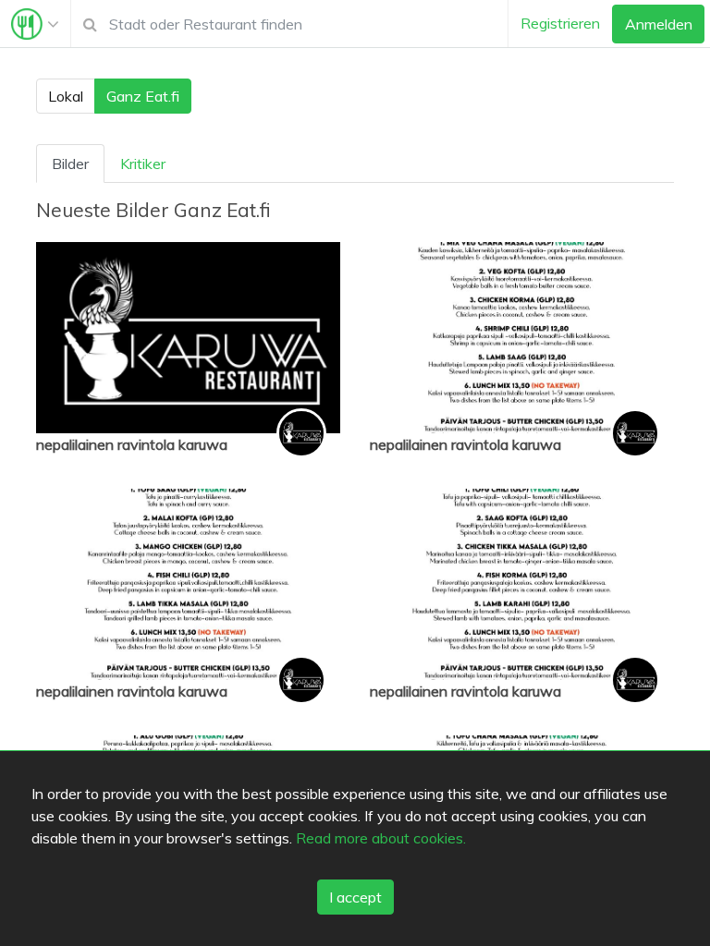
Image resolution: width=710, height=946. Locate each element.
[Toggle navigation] (35, 24)
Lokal (65, 96)
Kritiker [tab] (142, 163)
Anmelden (658, 24)
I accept (355, 897)
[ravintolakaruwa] (301, 433)
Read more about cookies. (381, 838)
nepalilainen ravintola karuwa (131, 444)
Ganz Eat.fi (142, 96)
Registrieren (560, 23)
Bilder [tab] (70, 163)
